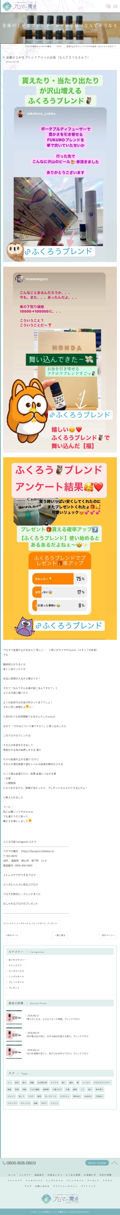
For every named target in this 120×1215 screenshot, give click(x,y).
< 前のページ (12, 935)
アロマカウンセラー (102, 1082)
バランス (54, 1103)
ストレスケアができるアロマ (19, 875)
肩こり (21, 1096)
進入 (24, 1082)
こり (82, 1089)
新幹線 (46, 1089)
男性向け (77, 1096)
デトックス (25, 1103)
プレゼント (52, 923)
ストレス (11, 1096)
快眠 (36, 1103)
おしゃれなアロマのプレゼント (20, 903)
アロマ (31, 1096)
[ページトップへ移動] (114, 1163)
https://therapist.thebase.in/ (37, 851)
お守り (44, 1103)
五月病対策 (42, 1082)
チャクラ (54, 1082)
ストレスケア (9, 923)
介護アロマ (57, 1089)
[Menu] (115, 6)
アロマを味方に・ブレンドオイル (22, 894)
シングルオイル (16, 976)
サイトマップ (88, 1186)
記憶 (17, 1089)
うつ (9, 1082)
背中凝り (99, 1089)
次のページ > (108, 935)
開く (64, 1082)
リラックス (12, 1103)
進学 (17, 1082)
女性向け (88, 1096)
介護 (67, 1089)
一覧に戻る (60, 935)
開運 (75, 1089)
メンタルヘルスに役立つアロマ (20, 884)
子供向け (99, 1096)
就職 (32, 1082)
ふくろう (86, 1082)
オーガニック (50, 1096)
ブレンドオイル (39, 923)
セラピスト (64, 1096)
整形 (71, 1082)
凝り (90, 1089)
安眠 (24, 1089)
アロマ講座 (34, 1089)
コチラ (32, 841)
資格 (9, 1089)
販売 (39, 1096)
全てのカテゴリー (17, 959)
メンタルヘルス (23, 923)
